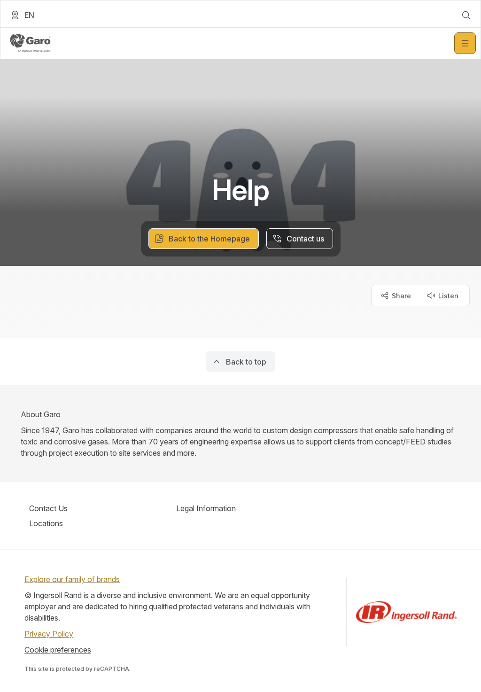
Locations (46, 523)
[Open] (465, 43)
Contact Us (48, 508)
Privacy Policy (48, 633)
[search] (466, 15)
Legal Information (206, 508)
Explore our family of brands (72, 579)
